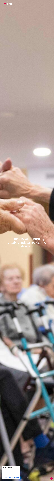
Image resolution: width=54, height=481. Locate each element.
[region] (11, 472)
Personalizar (5, 477)
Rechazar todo (11, 477)
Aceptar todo (16, 477)
